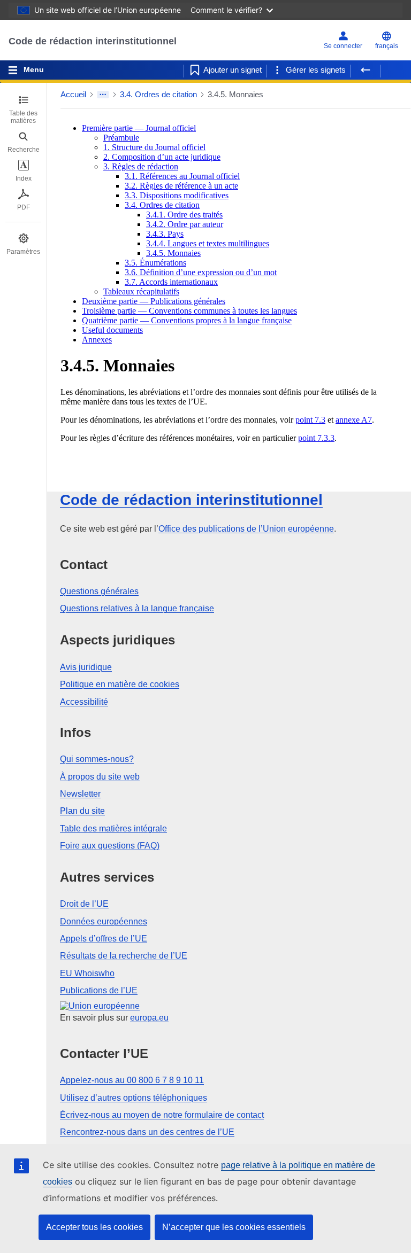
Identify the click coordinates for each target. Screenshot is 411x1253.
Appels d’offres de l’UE (103, 938)
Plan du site (82, 810)
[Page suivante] (396, 70)
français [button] (386, 46)
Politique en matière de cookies (119, 684)
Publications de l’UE (99, 990)
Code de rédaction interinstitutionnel (93, 41)
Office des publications (246, 528)
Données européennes (103, 921)
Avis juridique (86, 667)
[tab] (23, 109)
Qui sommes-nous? (97, 759)
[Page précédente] (365, 70)
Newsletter (80, 793)
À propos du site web (100, 776)
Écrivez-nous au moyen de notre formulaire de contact (162, 1114)
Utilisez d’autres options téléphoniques (133, 1097)
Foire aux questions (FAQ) (109, 845)
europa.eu (149, 1017)
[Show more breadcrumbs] (103, 94)
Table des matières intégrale (113, 828)
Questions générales (99, 591)
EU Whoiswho (87, 973)
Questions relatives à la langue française (137, 608)
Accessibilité (84, 701)
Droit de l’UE (84, 903)
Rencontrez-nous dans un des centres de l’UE (147, 1132)
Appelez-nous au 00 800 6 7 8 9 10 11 (132, 1080)
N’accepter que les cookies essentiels (234, 1227)
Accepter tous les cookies (94, 1227)
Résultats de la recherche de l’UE (123, 955)
